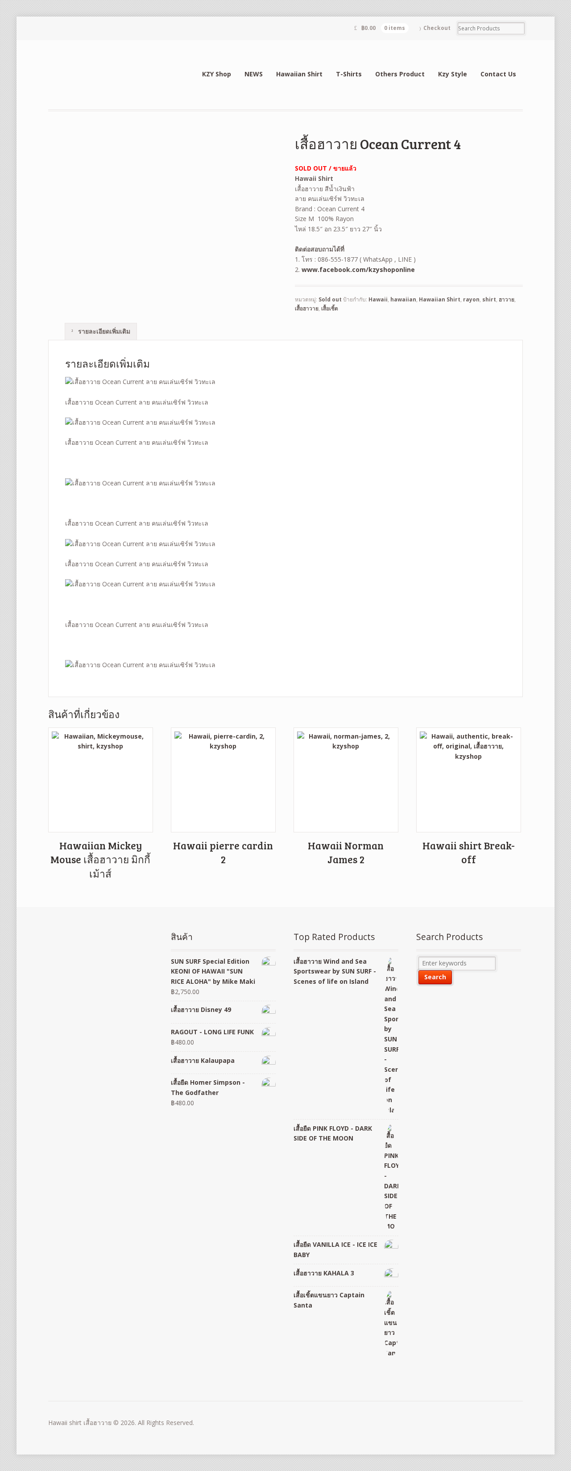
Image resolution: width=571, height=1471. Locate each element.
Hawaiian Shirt (299, 74)
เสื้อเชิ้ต (329, 308)
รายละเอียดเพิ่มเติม (103, 331)
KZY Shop (216, 74)
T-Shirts (349, 74)
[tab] (101, 331)
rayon (471, 299)
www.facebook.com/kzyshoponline (358, 269)
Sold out (330, 299)
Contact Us (498, 74)
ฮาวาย (506, 299)
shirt (489, 299)
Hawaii (378, 299)
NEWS (253, 74)
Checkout (437, 28)
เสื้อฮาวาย (307, 308)
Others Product (400, 74)
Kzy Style (452, 74)
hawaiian (403, 299)
